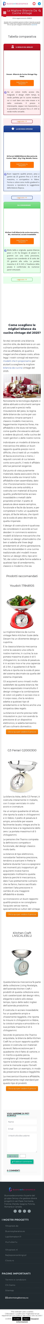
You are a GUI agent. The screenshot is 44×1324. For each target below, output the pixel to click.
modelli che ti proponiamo (17, 361)
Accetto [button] (17, 1319)
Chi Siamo (10, 1285)
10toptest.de (11, 1226)
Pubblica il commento (23, 1162)
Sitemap (9, 1290)
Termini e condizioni (15, 1280)
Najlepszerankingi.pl (16, 1255)
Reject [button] (26, 1319)
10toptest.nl (11, 1250)
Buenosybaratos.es (15, 1231)
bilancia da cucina (12, 368)
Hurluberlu (11, 1242)
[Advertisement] (22, 302)
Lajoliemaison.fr (13, 1237)
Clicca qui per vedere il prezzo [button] (22, 732)
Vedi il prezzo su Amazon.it (22, 83)
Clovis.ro (9, 1260)
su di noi (34, 24)
